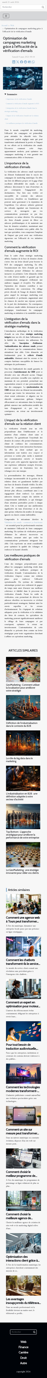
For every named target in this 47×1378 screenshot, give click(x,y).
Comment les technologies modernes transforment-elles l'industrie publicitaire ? (23, 1091)
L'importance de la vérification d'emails (19, 99)
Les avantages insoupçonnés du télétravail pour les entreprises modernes (23, 1304)
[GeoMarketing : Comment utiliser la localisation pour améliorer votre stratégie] (23, 669)
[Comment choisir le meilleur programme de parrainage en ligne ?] (23, 1158)
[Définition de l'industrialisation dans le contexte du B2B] (23, 707)
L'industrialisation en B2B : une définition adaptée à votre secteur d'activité (21, 796)
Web (12, 25)
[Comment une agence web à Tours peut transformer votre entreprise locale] (23, 904)
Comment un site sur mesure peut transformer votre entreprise (21, 1133)
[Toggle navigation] (6, 16)
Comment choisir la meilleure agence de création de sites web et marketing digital (20, 1219)
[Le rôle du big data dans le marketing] (23, 743)
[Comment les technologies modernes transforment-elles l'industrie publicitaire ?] (23, 1073)
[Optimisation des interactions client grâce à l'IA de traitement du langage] (23, 1243)
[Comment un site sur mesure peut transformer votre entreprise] (23, 1116)
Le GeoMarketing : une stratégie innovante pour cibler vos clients (22, 871)
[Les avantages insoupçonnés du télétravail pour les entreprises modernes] (23, 1285)
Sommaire (12, 94)
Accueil (4, 25)
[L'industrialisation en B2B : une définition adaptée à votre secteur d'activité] (23, 778)
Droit (23, 1358)
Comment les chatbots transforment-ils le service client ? (22, 963)
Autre (23, 1363)
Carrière (23, 1352)
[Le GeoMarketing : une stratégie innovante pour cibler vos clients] (23, 854)
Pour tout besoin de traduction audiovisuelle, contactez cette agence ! (21, 1048)
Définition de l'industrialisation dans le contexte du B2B (21, 724)
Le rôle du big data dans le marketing (19, 760)
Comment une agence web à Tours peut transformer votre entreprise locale (23, 921)
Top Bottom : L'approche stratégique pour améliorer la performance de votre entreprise (22, 834)
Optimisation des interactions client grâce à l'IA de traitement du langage (22, 1262)
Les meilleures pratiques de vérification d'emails (21, 123)
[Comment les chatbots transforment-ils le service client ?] (23, 946)
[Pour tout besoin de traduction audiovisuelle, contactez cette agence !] (23, 1031)
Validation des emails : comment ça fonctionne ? (23, 524)
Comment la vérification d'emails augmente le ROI (22, 103)
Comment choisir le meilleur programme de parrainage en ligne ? (20, 1175)
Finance (23, 1347)
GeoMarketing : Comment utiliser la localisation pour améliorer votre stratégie (23, 687)
